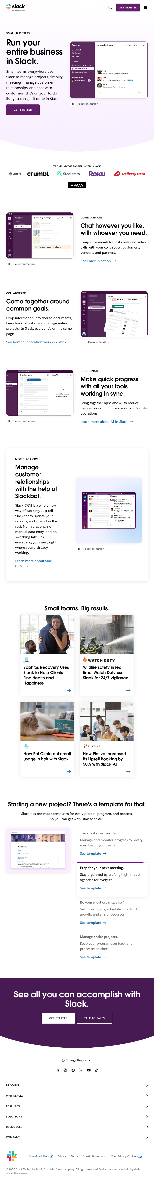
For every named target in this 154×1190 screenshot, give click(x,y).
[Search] (110, 7)
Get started (128, 7)
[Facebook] (73, 1070)
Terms (74, 1156)
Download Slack (39, 1156)
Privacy (62, 1156)
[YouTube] (89, 1070)
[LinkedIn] (57, 1070)
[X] (81, 1070)
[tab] (112, 845)
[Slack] (15, 7)
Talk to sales (94, 1018)
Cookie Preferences (95, 1156)
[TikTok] (96, 1070)
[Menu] (145, 8)
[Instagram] (65, 1070)
